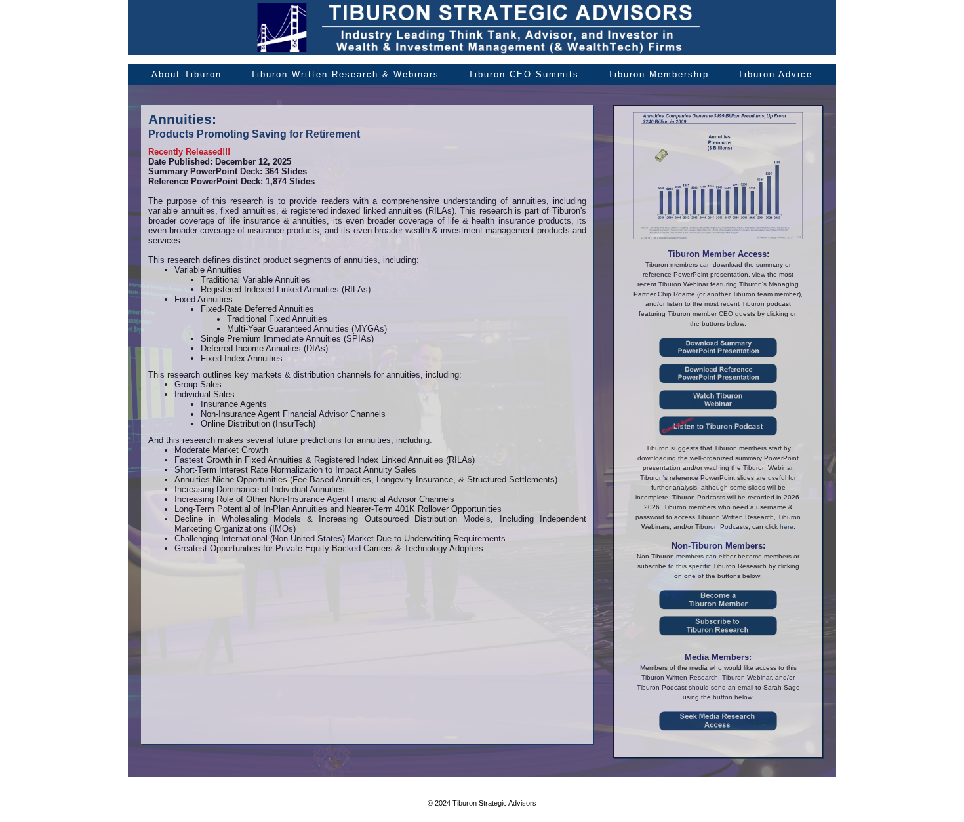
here (786, 526)
